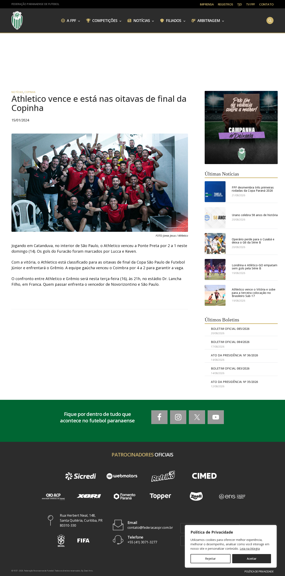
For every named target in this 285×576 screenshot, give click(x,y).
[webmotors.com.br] (121, 476)
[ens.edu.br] (232, 496)
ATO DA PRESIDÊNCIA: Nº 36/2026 (234, 355)
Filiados (173, 20)
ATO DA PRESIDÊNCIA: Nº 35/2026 (234, 381)
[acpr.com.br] (53, 496)
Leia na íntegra (250, 549)
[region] (231, 546)
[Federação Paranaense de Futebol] (17, 20)
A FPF (71, 20)
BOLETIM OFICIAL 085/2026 (230, 328)
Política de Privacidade (259, 571)
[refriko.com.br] (163, 476)
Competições (104, 20)
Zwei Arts (88, 570)
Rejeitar (210, 559)
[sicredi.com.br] (80, 476)
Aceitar (251, 559)
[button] (61, 540)
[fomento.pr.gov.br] (124, 496)
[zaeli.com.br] (196, 496)
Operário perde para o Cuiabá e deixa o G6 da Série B (253, 241)
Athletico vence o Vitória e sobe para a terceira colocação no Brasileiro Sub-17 (253, 292)
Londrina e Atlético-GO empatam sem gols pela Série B (254, 267)
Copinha (29, 92)
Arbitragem (208, 20)
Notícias (141, 20)
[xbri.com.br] (89, 496)
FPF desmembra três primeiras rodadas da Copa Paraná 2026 (253, 189)
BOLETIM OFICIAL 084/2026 (230, 341)
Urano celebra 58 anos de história (255, 215)
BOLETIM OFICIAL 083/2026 (230, 368)
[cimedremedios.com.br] (204, 476)
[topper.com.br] (160, 496)
